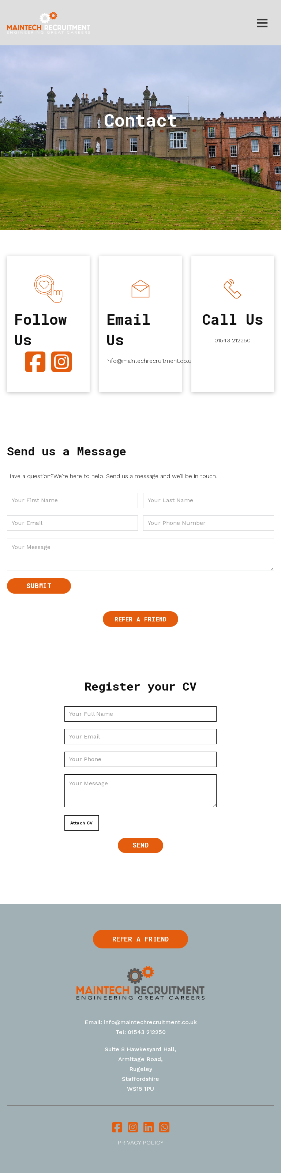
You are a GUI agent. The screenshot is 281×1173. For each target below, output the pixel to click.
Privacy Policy (140, 1142)
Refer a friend (140, 619)
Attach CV (81, 823)
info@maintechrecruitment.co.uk (140, 360)
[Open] (262, 23)
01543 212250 (232, 340)
